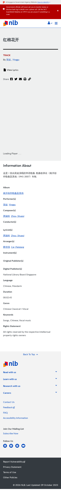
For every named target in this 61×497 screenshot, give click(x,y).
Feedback (8, 407)
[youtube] (24, 447)
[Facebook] (11, 81)
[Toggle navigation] (56, 23)
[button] (50, 23)
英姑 (8, 59)
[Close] (58, 8)
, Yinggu (15, 59)
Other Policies (10, 477)
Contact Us (8, 402)
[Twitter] (16, 81)
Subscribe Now (10, 433)
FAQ (5, 412)
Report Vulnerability (13, 461)
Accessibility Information (15, 417)
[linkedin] (6, 447)
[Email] (20, 81)
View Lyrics (12, 69)
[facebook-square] (12, 447)
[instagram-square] (18, 447)
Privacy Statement (12, 466)
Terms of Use (9, 472)
